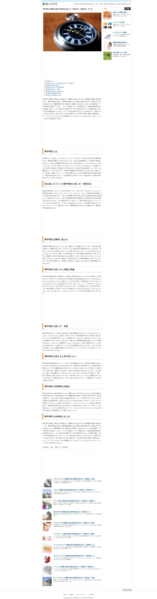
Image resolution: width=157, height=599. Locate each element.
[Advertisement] (32, 28)
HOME (64, 594)
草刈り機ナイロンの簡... (120, 52)
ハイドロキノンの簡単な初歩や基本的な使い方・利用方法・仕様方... (74, 534)
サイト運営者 (91, 594)
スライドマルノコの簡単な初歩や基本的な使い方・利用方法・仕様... (74, 479)
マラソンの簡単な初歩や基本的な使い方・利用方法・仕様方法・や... (74, 490)
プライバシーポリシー (81, 594)
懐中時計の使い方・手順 (53, 89)
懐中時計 (45, 447)
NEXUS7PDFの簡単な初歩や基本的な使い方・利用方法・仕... (72, 512)
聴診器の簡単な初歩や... (120, 42)
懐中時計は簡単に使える (53, 85)
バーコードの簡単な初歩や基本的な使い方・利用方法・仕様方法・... (74, 567)
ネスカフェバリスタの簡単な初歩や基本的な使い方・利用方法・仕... (74, 556)
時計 (52, 447)
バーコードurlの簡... (119, 22)
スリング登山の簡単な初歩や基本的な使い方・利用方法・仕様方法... (74, 501)
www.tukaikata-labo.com (76, 597)
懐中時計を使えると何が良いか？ (55, 91)
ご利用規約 (70, 594)
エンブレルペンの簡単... (120, 32)
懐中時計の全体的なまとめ (53, 95)
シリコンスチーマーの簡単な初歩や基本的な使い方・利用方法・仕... (74, 545)
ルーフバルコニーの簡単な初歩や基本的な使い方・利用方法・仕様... (74, 577)
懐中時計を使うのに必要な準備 (55, 87)
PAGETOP (127, 590)
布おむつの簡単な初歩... (120, 12)
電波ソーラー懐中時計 (61, 447)
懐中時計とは (49, 81)
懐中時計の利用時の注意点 (53, 93)
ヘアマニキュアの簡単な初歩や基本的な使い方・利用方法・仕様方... (74, 523)
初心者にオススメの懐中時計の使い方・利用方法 (60, 83)
